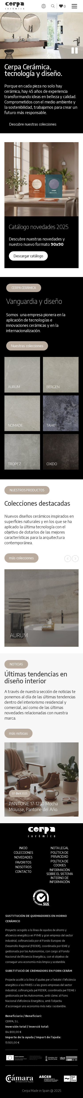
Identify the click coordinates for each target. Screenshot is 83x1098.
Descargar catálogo (28, 256)
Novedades (23, 857)
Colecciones (23, 852)
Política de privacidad (59, 854)
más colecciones (21, 558)
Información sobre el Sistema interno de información (59, 876)
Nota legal (60, 848)
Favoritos (23, 862)
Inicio (23, 848)
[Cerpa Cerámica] (14, 6)
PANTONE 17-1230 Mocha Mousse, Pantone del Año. (33, 806)
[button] (67, 558)
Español (51, 12)
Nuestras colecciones (27, 346)
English (50, 16)
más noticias (18, 733)
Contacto (23, 871)
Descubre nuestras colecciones (32, 124)
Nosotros (23, 867)
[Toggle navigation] (74, 6)
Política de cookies (59, 863)
